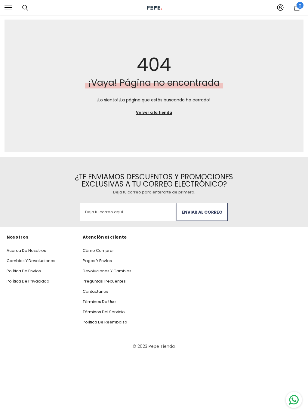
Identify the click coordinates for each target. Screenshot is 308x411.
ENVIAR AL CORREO (202, 212)
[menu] (8, 7)
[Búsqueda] (25, 7)
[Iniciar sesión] (280, 7)
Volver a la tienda (154, 112)
